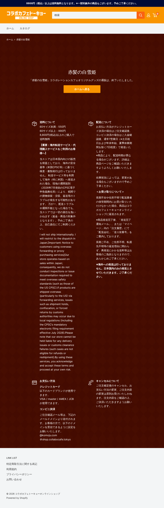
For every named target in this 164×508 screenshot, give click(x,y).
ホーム (10, 28)
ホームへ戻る (82, 89)
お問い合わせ (14, 479)
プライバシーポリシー (19, 474)
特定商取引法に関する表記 (21, 463)
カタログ (25, 28)
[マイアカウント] (148, 15)
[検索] (141, 15)
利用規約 (11, 469)
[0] (155, 15)
